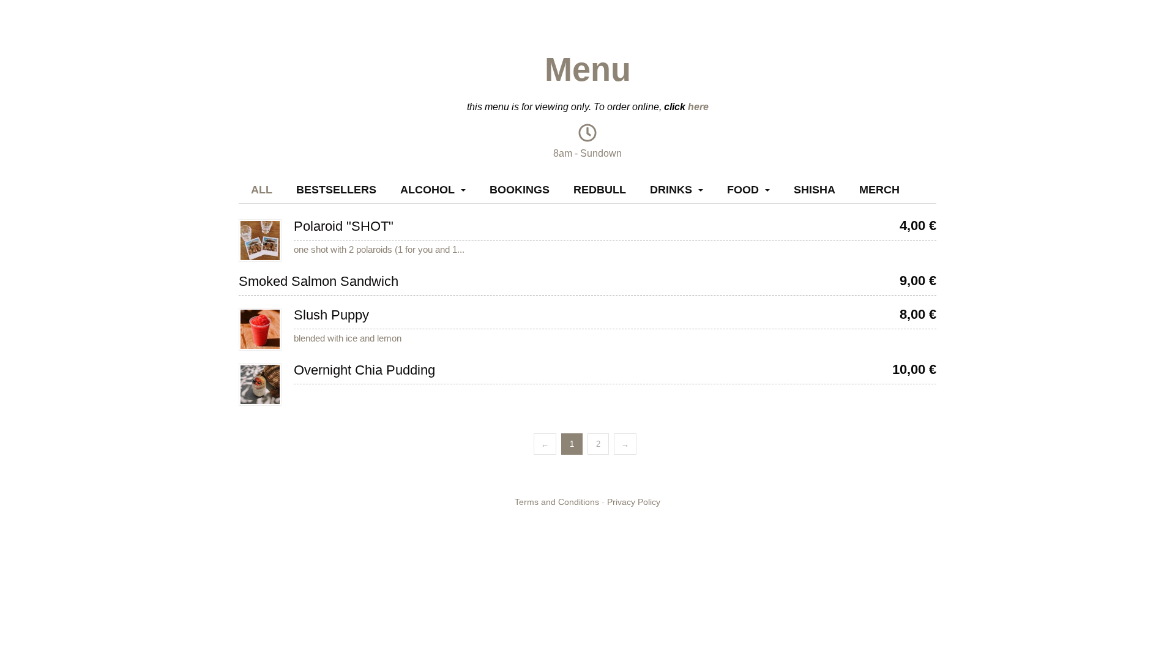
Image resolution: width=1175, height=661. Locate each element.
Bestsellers (336, 190)
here (698, 107)
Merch (879, 190)
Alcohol (427, 190)
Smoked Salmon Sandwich (318, 281)
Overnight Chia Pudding (364, 370)
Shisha (814, 190)
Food (743, 190)
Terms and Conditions (557, 502)
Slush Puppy (331, 315)
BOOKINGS (520, 190)
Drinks (671, 190)
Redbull (599, 190)
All (261, 190)
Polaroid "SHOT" (344, 226)
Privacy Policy (633, 502)
